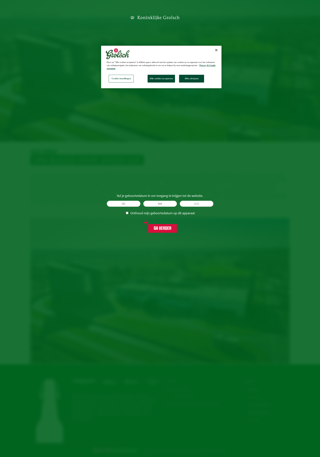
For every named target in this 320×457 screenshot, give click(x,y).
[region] (161, 67)
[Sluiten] (216, 50)
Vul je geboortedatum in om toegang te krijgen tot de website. (160, 196)
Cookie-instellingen (121, 78)
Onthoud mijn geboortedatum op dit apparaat (162, 213)
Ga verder (162, 228)
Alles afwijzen (192, 78)
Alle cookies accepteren (161, 78)
